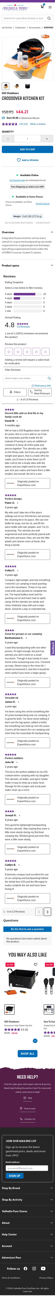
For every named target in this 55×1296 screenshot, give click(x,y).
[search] (49, 18)
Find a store (29, 1108)
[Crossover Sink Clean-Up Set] (21, 981)
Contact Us (29, 1119)
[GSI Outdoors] (45, 36)
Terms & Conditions (11, 1277)
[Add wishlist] (35, 964)
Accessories (34, 27)
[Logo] (15, 7)
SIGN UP (14, 1176)
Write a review (38, 124)
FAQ (30, 1097)
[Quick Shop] (35, 1041)
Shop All (28, 1053)
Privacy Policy (46, 1277)
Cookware (20, 27)
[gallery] (27, 58)
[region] (25, 1268)
